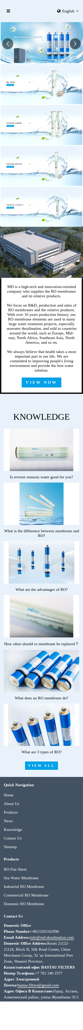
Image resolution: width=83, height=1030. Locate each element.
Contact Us (13, 838)
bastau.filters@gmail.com (38, 985)
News (8, 821)
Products (11, 812)
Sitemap (10, 847)
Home (9, 795)
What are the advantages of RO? (41, 589)
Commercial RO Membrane (26, 895)
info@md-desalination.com (52, 937)
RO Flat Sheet (15, 869)
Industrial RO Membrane (24, 886)
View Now (41, 382)
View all (41, 765)
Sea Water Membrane (21, 878)
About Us (11, 803)
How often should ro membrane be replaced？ (41, 644)
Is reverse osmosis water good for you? (41, 477)
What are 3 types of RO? (41, 752)
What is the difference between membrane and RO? (41, 533)
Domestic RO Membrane (24, 904)
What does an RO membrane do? (41, 698)
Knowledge (13, 829)
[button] (7, 43)
